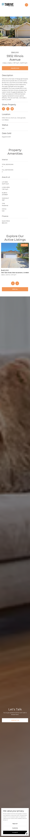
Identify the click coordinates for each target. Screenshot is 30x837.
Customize (15, 828)
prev (13, 283)
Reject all (15, 823)
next (17, 283)
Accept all (15, 832)
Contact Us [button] (15, 720)
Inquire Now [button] (15, 68)
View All (15, 289)
